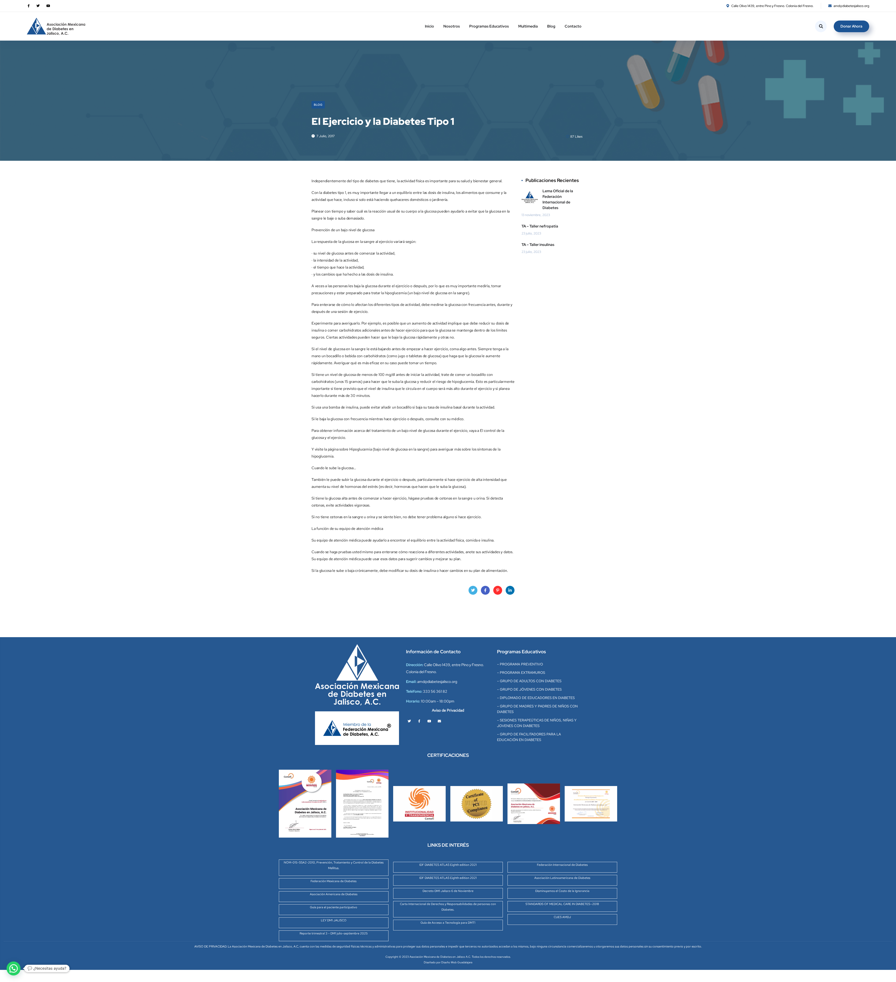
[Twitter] (409, 721)
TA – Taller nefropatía (540, 226)
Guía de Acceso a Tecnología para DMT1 (447, 923)
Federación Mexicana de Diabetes (334, 881)
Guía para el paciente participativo (333, 907)
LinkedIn (510, 590)
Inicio (429, 26)
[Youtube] (429, 721)
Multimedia (528, 26)
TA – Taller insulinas (538, 244)
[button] (14, 968)
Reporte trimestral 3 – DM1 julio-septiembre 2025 (334, 933)
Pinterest (497, 590)
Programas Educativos (489, 26)
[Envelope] (439, 721)
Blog (551, 26)
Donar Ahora (851, 26)
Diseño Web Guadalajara (456, 962)
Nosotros (451, 26)
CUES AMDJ (562, 917)
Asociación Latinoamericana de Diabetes (562, 878)
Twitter (473, 590)
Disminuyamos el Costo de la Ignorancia (562, 891)
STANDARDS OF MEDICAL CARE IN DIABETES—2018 (562, 904)
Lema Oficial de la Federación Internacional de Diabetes (557, 199)
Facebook (485, 590)
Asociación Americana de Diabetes (333, 894)
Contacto (573, 26)
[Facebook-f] (419, 721)
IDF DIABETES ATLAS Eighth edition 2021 (448, 865)
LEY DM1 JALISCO (333, 920)
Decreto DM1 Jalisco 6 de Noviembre (448, 891)
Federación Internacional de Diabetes (562, 865)
